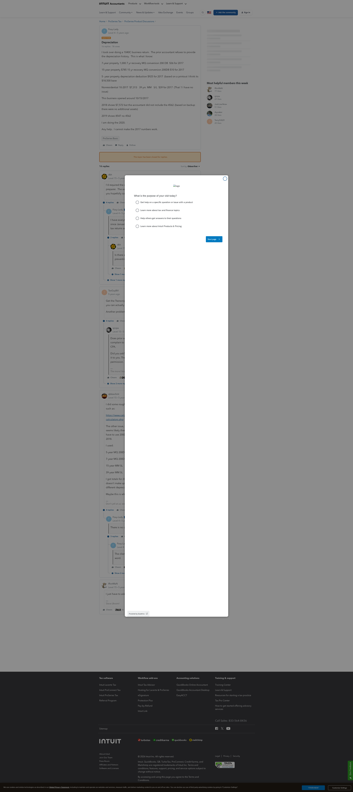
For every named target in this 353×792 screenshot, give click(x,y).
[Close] (225, 178)
